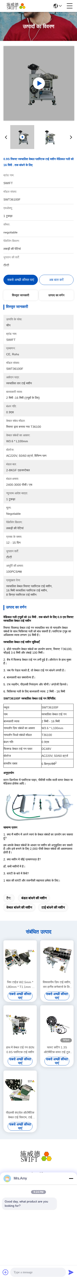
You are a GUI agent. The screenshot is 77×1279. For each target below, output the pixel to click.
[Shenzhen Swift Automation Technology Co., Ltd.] (17, 6)
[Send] (71, 1272)
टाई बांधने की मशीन (53, 907)
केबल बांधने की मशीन (19, 907)
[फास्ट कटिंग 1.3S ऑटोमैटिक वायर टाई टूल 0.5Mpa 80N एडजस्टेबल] (57, 1024)
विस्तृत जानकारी (20, 295)
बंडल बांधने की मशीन (34, 898)
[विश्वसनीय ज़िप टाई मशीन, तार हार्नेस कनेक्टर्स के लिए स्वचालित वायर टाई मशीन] (57, 959)
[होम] (38, 1161)
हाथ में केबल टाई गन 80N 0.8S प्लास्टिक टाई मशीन (20, 1050)
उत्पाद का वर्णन (56, 295)
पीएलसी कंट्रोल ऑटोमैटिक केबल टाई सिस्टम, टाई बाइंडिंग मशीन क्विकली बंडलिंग (20, 1115)
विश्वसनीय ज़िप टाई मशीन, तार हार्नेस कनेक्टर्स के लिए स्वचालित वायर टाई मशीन (57, 984)
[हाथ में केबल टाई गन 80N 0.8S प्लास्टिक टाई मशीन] (20, 1024)
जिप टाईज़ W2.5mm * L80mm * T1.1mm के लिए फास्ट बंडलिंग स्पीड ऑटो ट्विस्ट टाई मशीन (20, 984)
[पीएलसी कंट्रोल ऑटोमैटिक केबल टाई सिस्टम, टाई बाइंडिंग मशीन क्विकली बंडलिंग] (20, 1090)
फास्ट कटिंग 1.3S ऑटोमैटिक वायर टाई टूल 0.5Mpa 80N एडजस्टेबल (57, 1050)
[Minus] (71, 1178)
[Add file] (6, 1272)
